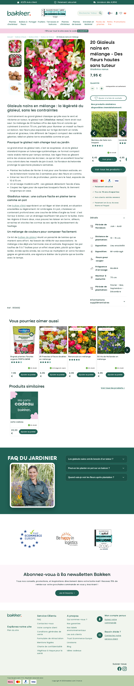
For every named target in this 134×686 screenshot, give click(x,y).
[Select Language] (110, 14)
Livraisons (71, 642)
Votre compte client (47, 627)
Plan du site (13, 630)
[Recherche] (100, 13)
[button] (72, 13)
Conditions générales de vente (49, 633)
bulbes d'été (19, 205)
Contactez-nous (45, 623)
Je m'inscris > (67, 593)
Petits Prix (110, 23)
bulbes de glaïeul (27, 237)
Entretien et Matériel (88, 23)
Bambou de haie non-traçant (101, 141)
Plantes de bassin (76, 23)
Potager (33, 22)
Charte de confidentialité (49, 646)
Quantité (94, 83)
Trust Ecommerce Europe (79, 638)
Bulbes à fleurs (23, 23)
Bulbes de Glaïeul (47, 37)
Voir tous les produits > (108, 169)
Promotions (119, 22)
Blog (69, 646)
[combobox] (90, 13)
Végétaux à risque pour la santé (49, 652)
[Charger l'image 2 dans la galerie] (15, 46)
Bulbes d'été (33, 37)
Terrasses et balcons (53, 23)
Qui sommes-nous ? (77, 619)
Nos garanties (73, 623)
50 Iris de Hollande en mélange (107, 357)
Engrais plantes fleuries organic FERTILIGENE (21, 357)
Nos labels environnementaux (76, 629)
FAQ (39, 619)
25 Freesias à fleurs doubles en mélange (52, 357)
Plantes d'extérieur (12, 23)
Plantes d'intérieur (65, 23)
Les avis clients (74, 634)
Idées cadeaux (74, 650)
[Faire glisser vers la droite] (123, 133)
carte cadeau (16, 422)
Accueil (10, 37)
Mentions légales (45, 642)
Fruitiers (41, 22)
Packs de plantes (100, 23)
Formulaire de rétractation (50, 638)
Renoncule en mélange (79, 356)
